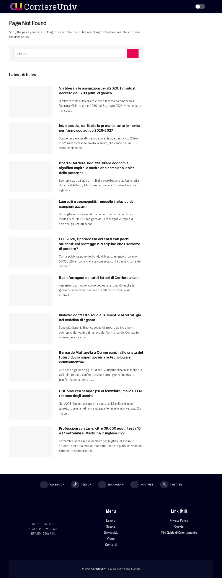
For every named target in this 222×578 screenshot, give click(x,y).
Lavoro (111, 520)
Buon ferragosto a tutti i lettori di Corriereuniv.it (99, 277)
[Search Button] (133, 53)
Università (111, 533)
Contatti (111, 545)
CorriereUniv (98, 568)
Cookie (179, 526)
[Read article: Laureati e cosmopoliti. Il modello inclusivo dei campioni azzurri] (30, 214)
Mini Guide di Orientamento (179, 533)
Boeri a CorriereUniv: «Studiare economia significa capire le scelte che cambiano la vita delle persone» (97, 168)
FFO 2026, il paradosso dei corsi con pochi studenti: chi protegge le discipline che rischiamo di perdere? (99, 244)
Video (111, 539)
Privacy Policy (179, 520)
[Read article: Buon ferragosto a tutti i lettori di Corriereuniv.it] (30, 290)
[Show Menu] (211, 6)
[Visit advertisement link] (181, 51)
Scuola (110, 526)
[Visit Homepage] (43, 6)
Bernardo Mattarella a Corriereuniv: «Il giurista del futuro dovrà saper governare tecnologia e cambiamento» (101, 357)
